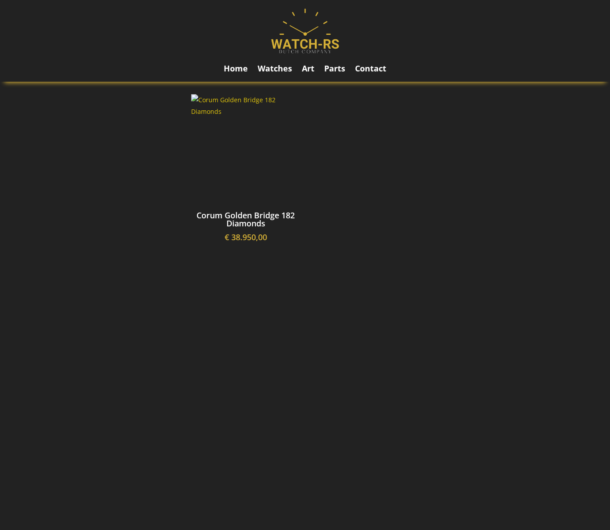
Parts (334, 69)
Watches (275, 69)
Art (308, 69)
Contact (370, 69)
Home (236, 69)
